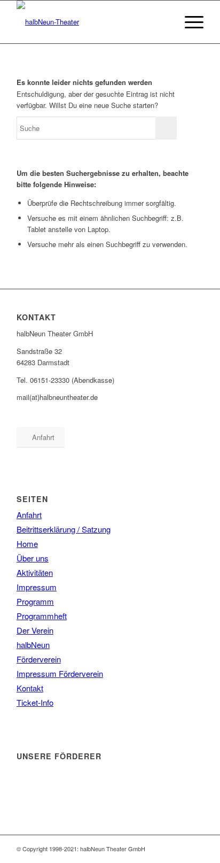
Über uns (33, 558)
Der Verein (35, 630)
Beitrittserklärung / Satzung (64, 529)
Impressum (37, 586)
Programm (35, 601)
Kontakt (30, 688)
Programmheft (42, 615)
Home (27, 543)
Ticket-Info (35, 702)
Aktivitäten (35, 572)
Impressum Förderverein (60, 673)
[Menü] (188, 22)
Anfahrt (29, 514)
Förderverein (39, 659)
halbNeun (33, 644)
